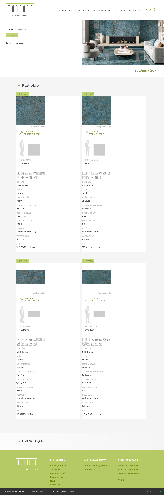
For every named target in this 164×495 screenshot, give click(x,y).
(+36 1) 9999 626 (130, 465)
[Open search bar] (154, 9)
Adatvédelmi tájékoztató (96, 466)
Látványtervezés (68, 10)
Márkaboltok (107, 10)
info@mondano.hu (134, 469)
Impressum (89, 470)
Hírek (122, 10)
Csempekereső (57, 473)
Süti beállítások (153, 492)
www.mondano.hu (132, 473)
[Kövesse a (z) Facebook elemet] (146, 10)
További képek (145, 70)
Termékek (89, 10)
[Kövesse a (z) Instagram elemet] (150, 10)
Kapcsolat (135, 10)
